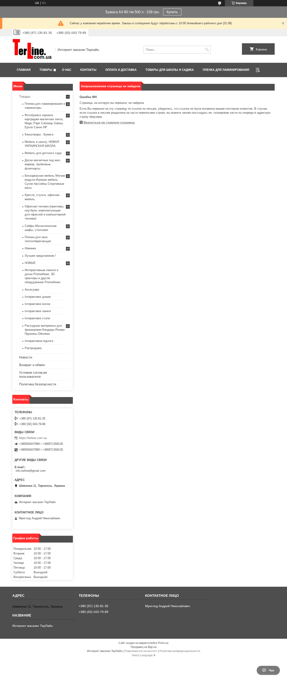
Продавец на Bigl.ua (144, 647)
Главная (23, 70)
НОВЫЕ (30, 263)
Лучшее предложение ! (40, 255)
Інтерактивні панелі (38, 311)
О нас (66, 70)
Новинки (30, 248)
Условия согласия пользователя (33, 374)
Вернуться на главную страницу (109, 122)
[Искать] (207, 50)
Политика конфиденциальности (179, 651)
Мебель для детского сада (43, 153)
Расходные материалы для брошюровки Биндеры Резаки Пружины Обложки (45, 329)
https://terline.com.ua (33, 438)
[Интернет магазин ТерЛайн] (32, 50)
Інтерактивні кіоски (37, 304)
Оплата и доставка (121, 70)
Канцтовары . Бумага (39, 134)
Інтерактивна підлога (39, 341)
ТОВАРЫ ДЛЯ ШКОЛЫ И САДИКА (170, 70)
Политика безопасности (37, 384)
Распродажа (33, 348)
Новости (25, 357)
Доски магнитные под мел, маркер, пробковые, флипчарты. (43, 164)
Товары (45, 70)
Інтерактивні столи (37, 318)
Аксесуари (32, 289)
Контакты (88, 70)
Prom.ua (163, 643)
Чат (271, 670)
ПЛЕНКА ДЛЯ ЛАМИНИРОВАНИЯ (226, 70)
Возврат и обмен (32, 365)
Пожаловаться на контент (140, 651)
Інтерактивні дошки (38, 296)
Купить (172, 12)
